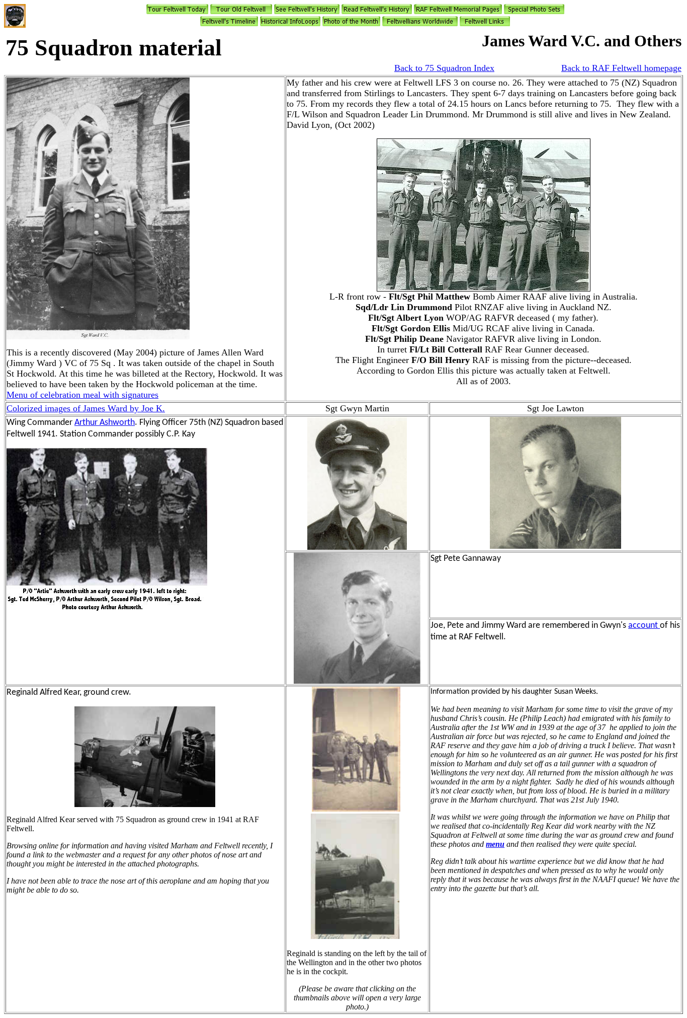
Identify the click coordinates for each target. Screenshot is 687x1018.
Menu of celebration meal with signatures (82, 395)
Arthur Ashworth (104, 422)
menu (495, 844)
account (644, 625)
